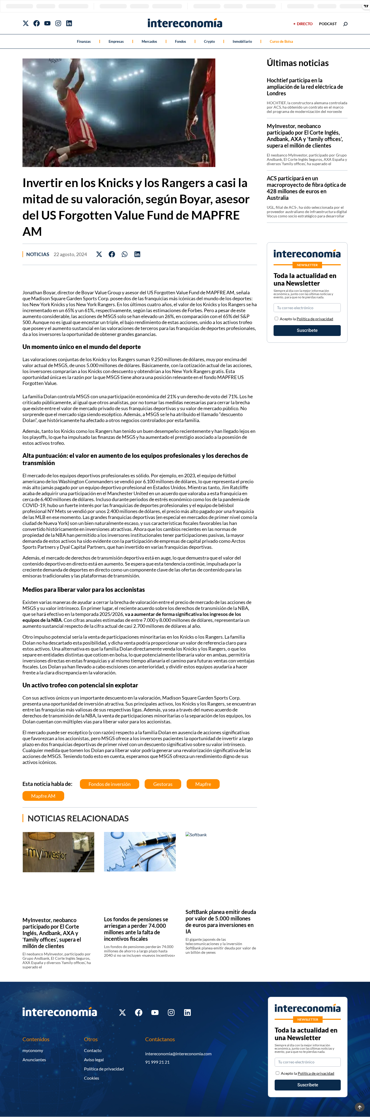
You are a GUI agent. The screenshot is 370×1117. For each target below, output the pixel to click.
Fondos (180, 41)
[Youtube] (47, 23)
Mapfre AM (43, 796)
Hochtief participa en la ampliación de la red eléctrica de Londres (305, 86)
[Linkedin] (69, 23)
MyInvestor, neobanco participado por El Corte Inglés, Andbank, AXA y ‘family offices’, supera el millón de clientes (51, 933)
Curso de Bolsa (281, 41)
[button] (99, 254)
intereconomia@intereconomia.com (178, 1053)
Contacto (93, 1050)
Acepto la (306, 318)
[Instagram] (58, 23)
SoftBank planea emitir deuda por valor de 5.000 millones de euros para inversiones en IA (221, 922)
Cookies (91, 1077)
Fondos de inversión (110, 784)
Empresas (116, 41)
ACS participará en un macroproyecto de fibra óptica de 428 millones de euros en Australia (306, 188)
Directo (305, 23)
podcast (328, 23)
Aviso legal (94, 1059)
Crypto (209, 41)
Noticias (37, 254)
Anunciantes (34, 1059)
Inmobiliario (242, 41)
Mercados (149, 41)
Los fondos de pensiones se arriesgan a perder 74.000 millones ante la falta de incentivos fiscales (136, 929)
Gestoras (163, 784)
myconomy (32, 1050)
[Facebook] (36, 23)
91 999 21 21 (157, 1061)
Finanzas (84, 41)
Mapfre (203, 784)
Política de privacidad (315, 318)
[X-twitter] (25, 23)
